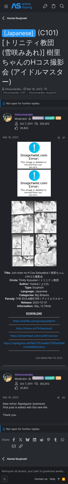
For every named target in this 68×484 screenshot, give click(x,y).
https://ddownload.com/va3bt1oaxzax (34, 335)
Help (52, 478)
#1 (64, 137)
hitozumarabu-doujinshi (43, 92)
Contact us (41, 478)
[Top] (58, 479)
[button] (6, 6)
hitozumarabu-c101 (14, 92)
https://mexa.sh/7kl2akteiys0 (34, 328)
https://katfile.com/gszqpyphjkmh (34, 321)
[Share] (58, 138)
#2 (63, 397)
